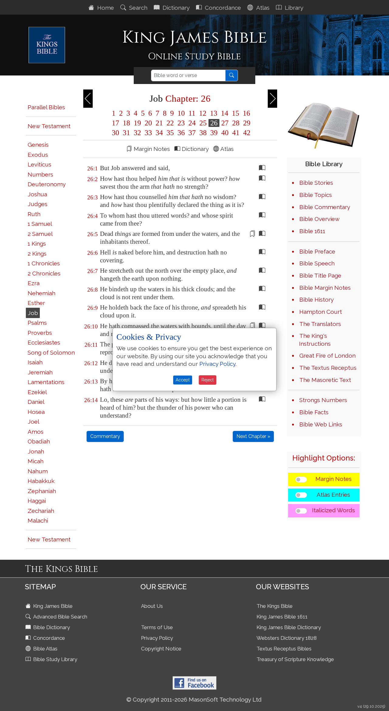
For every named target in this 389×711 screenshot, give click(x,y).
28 (235, 123)
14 (224, 113)
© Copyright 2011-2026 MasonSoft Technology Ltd (194, 699)
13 (213, 113)
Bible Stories (316, 182)
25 (203, 123)
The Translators (320, 323)
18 (126, 123)
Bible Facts (314, 412)
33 (148, 133)
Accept (183, 379)
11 (192, 113)
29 (245, 123)
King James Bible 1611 (282, 617)
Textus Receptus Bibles (284, 649)
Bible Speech (317, 263)
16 (245, 113)
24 (192, 123)
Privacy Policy (157, 638)
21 (159, 123)
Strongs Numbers (323, 400)
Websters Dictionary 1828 (286, 638)
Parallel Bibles (46, 107)
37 (192, 133)
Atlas (262, 7)
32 (137, 133)
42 (245, 133)
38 (203, 133)
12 (202, 113)
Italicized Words (333, 510)
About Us (152, 606)
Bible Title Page (320, 275)
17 (115, 123)
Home (104, 7)
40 (224, 133)
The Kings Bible (274, 606)
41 (235, 133)
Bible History (316, 299)
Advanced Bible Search (59, 617)
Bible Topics (315, 194)
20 (148, 123)
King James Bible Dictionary (288, 627)
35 (170, 133)
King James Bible (52, 606)
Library (293, 7)
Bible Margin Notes (325, 287)
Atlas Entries (333, 494)
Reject (207, 379)
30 (115, 133)
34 (159, 133)
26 (213, 123)
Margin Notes (333, 478)
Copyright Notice (161, 649)
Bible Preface (317, 251)
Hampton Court (320, 311)
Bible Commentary (324, 207)
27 (224, 123)
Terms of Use (157, 627)
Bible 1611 (312, 231)
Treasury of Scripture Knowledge (295, 659)
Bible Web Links (320, 424)
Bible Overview (319, 218)
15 (235, 113)
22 (170, 123)
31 (126, 133)
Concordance (222, 7)
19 (137, 123)
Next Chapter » (253, 436)
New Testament (49, 126)
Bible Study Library (54, 659)
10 (181, 113)
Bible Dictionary (51, 627)
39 (213, 133)
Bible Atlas (45, 649)
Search (137, 7)
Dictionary (175, 7)
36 (181, 133)
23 (181, 123)
